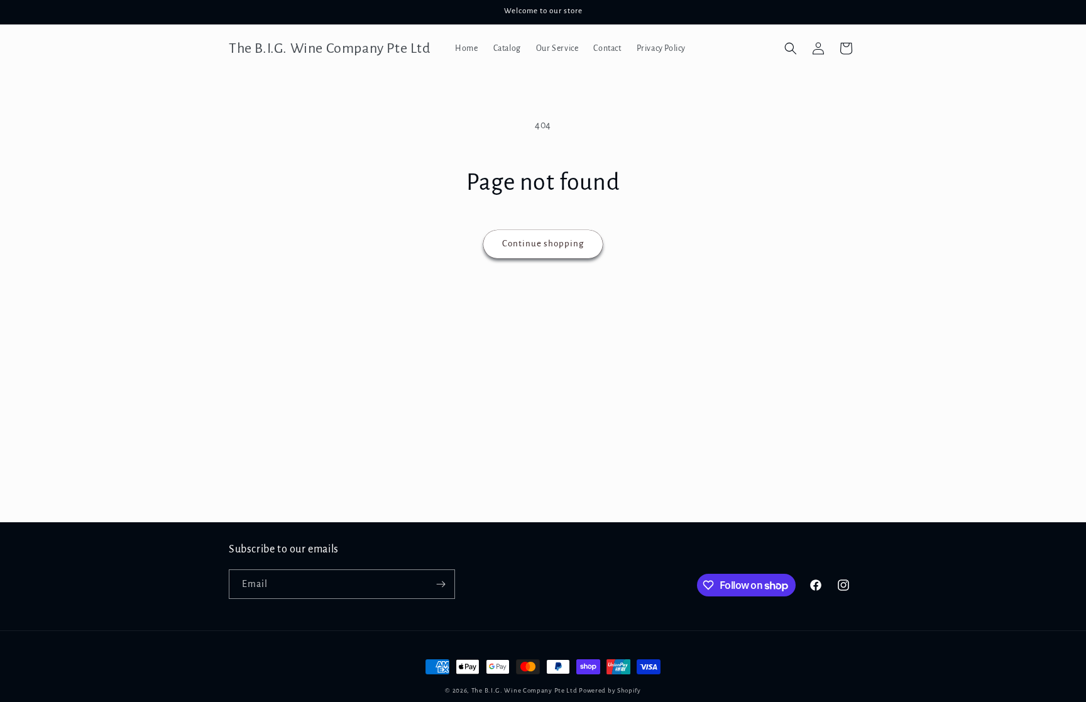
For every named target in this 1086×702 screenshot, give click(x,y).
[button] (790, 48)
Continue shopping (543, 243)
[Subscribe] (440, 584)
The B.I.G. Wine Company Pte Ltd (524, 690)
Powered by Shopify (610, 690)
